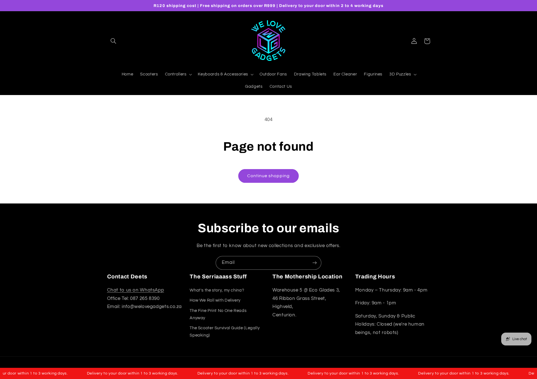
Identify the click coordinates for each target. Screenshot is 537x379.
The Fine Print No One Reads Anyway (218, 314)
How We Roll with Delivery (215, 300)
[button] (113, 41)
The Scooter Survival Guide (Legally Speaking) (225, 331)
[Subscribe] (314, 263)
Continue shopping (268, 176)
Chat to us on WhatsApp (135, 290)
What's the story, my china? (217, 290)
